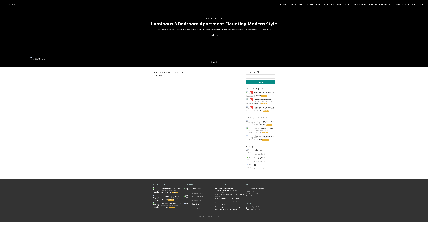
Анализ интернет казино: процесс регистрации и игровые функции (227, 200)
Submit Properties (360, 4)
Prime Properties (13, 4)
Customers (383, 4)
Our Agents (347, 4)
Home (279, 4)
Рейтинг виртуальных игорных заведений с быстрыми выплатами (227, 204)
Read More (214, 35)
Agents (339, 4)
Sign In (421, 4)
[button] (32, 33)
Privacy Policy (372, 4)
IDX (324, 4)
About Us (293, 4)
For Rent (318, 4)
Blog (390, 4)
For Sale (310, 4)
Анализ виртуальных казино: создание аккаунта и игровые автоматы (229, 208)
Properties (301, 4)
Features (397, 4)
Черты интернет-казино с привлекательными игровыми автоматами (226, 190)
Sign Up (414, 4)
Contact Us (331, 4)
